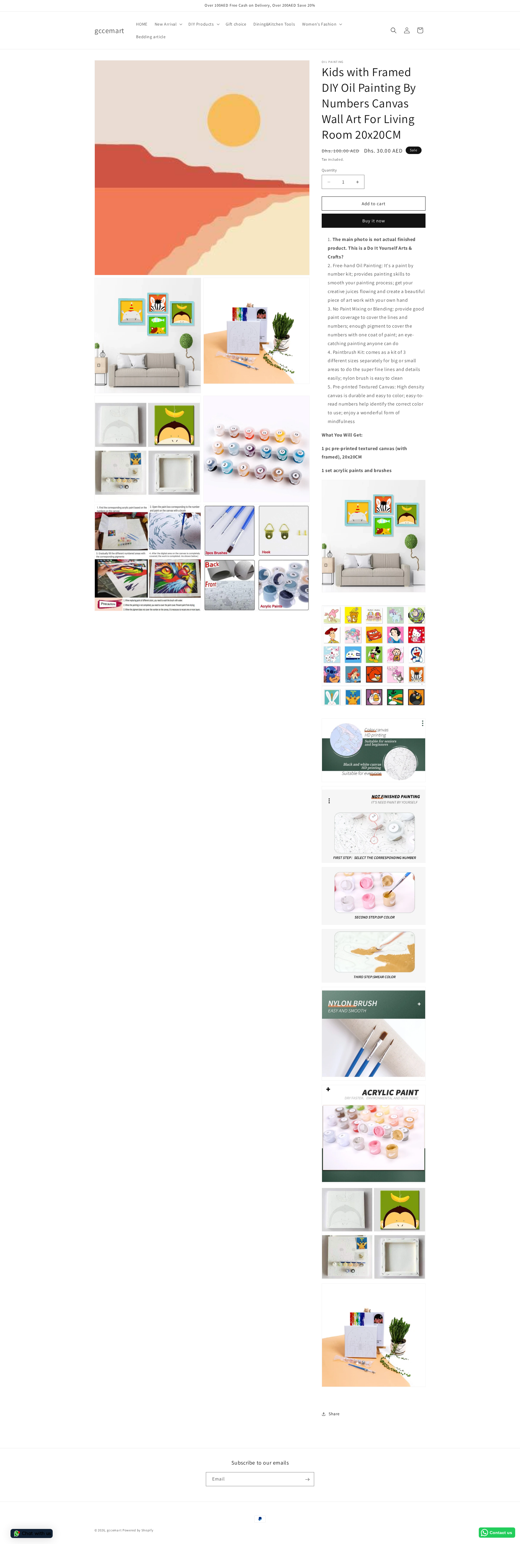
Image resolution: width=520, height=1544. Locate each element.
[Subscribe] (307, 1479)
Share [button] (334, 1413)
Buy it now (373, 221)
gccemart (114, 1530)
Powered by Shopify (137, 1530)
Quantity (329, 170)
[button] (168, 24)
